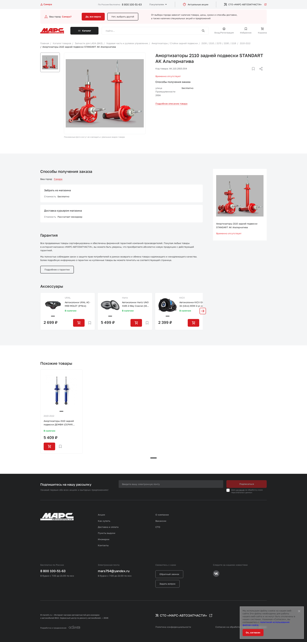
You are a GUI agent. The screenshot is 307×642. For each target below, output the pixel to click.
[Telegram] (244, 73)
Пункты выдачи (106, 533)
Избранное (246, 32)
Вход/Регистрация (224, 32)
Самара (58, 179)
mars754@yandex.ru (114, 571)
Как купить (104, 521)
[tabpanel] (61, 412)
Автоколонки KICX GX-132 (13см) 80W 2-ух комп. (192, 304)
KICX (182, 297)
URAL (68, 297)
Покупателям (156, 4)
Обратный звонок (169, 574)
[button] (203, 311)
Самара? (66, 16)
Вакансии (160, 521)
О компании (162, 514)
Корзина (262, 32)
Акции (101, 514)
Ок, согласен (253, 632)
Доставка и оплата (108, 527)
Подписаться (246, 484)
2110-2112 (49, 415)
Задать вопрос (167, 583)
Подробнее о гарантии (57, 269)
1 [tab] (153, 457)
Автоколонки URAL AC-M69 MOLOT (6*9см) (77, 304)
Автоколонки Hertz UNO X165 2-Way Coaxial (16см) (135, 304)
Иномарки (103, 539)
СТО (157, 527)
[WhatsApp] (260, 73)
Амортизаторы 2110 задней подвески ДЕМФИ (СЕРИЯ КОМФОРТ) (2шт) (59, 423)
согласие (240, 490)
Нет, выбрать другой (122, 16)
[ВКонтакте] (250, 73)
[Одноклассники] (255, 73)
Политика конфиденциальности (173, 627)
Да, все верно (93, 16)
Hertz (125, 297)
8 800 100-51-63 (132, 4)
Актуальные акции (198, 4)
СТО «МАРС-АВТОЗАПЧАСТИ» (245, 4)
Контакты (103, 545)
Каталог (86, 30)
